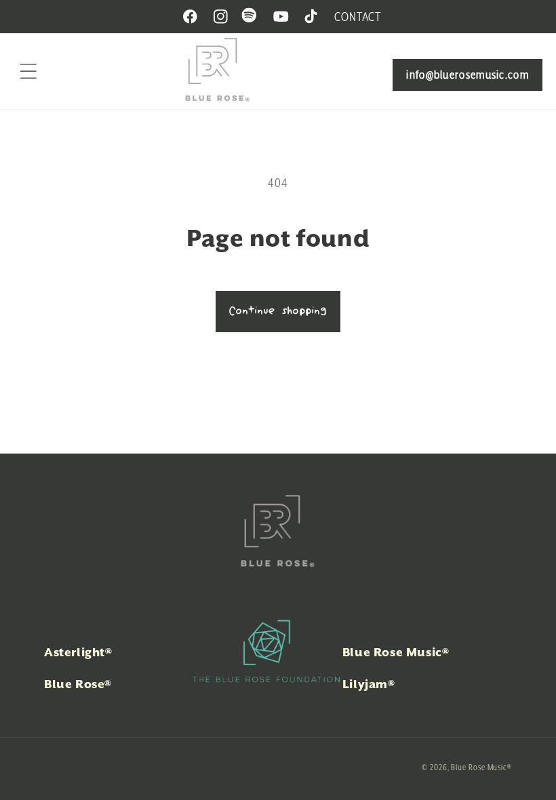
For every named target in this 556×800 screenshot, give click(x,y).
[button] (28, 71)
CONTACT (357, 16)
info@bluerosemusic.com (467, 74)
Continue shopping (278, 311)
